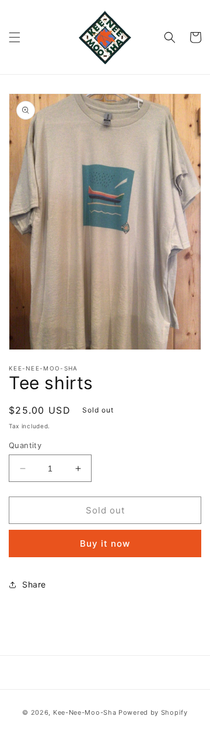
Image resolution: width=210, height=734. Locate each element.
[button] (14, 37)
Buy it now (105, 543)
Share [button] (34, 584)
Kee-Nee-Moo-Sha (85, 712)
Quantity (25, 445)
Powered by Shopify (153, 712)
